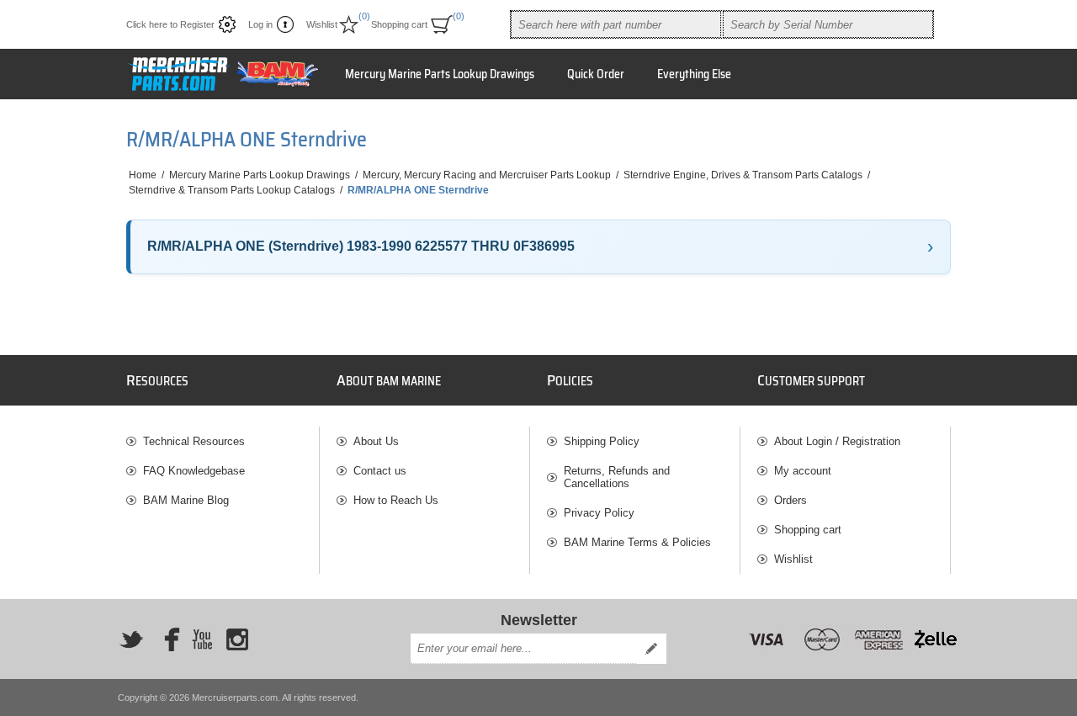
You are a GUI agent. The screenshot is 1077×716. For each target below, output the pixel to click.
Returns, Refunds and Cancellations (617, 477)
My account (802, 470)
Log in (260, 24)
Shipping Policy (601, 441)
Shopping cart (807, 529)
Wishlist (793, 559)
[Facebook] (166, 639)
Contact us (379, 470)
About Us (376, 441)
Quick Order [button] (595, 74)
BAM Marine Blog (186, 500)
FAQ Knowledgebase (194, 470)
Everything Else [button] (694, 74)
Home (143, 175)
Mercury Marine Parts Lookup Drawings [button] (439, 74)
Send (651, 649)
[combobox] (616, 24)
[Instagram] (237, 639)
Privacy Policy (599, 513)
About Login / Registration (837, 441)
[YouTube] (201, 639)
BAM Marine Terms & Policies (637, 542)
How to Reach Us (395, 500)
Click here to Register (170, 24)
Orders (790, 500)
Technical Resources (194, 441)
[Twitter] (131, 639)
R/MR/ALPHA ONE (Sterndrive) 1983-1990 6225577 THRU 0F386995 (361, 246)
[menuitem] (222, 441)
